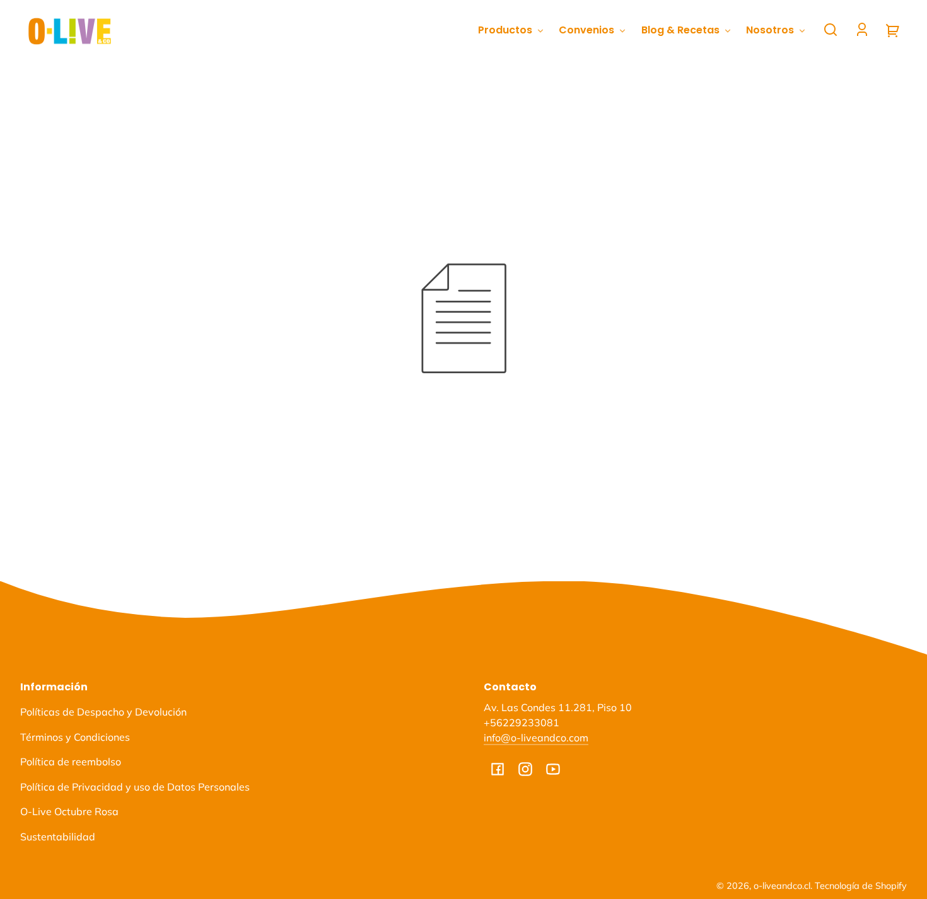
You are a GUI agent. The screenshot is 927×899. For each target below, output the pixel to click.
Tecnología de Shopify (861, 885)
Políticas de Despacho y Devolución (103, 711)
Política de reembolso (70, 761)
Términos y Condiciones (75, 737)
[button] (830, 30)
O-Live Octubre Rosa (69, 811)
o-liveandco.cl (782, 885)
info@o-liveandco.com (536, 737)
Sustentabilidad (57, 836)
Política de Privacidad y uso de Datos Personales (135, 786)
